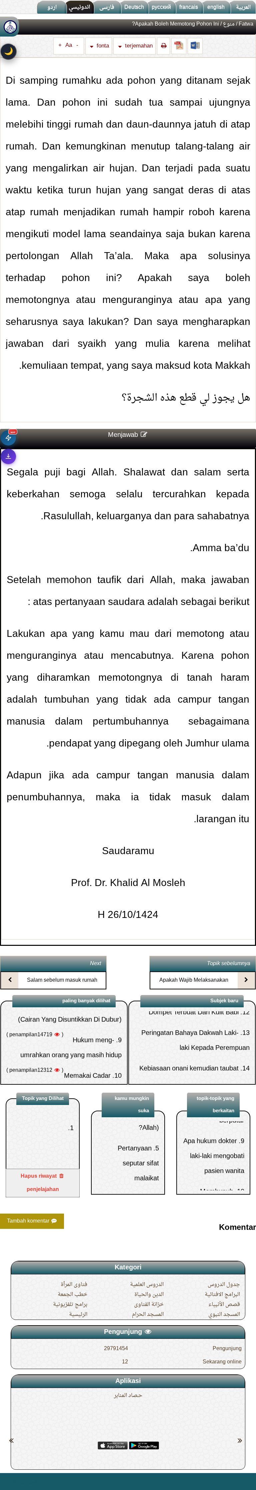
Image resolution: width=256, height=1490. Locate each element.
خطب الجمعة (72, 1295)
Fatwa (246, 24)
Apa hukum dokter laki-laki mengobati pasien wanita (213, 1124)
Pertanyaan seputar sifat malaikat (138, 1132)
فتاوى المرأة (74, 1285)
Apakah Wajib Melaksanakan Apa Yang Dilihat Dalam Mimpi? (194, 986)
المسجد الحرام (148, 1315)
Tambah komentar (29, 1221)
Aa (68, 45)
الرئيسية (78, 1315)
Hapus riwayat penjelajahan (40, 1183)
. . (7, 1481)
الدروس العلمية (147, 1285)
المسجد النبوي (224, 1315)
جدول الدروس (224, 1285)
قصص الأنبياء (224, 1305)
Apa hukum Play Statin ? (203, 1051)
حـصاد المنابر (128, 1396)
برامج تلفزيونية (70, 1305)
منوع (229, 24)
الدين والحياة (149, 1295)
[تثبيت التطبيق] (8, 456)
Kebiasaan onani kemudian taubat (189, 1030)
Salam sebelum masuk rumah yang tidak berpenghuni (62, 986)
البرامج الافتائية (222, 1295)
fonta (102, 46)
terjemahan (138, 46)
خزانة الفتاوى (149, 1305)
